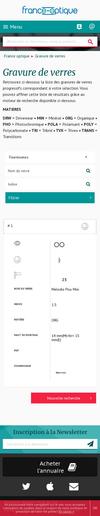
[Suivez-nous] (17, 484)
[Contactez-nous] (83, 484)
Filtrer (13, 197)
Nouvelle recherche (63, 398)
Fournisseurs (18, 157)
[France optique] (50, 10)
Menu (12, 26)
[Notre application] (50, 484)
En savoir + (66, 511)
